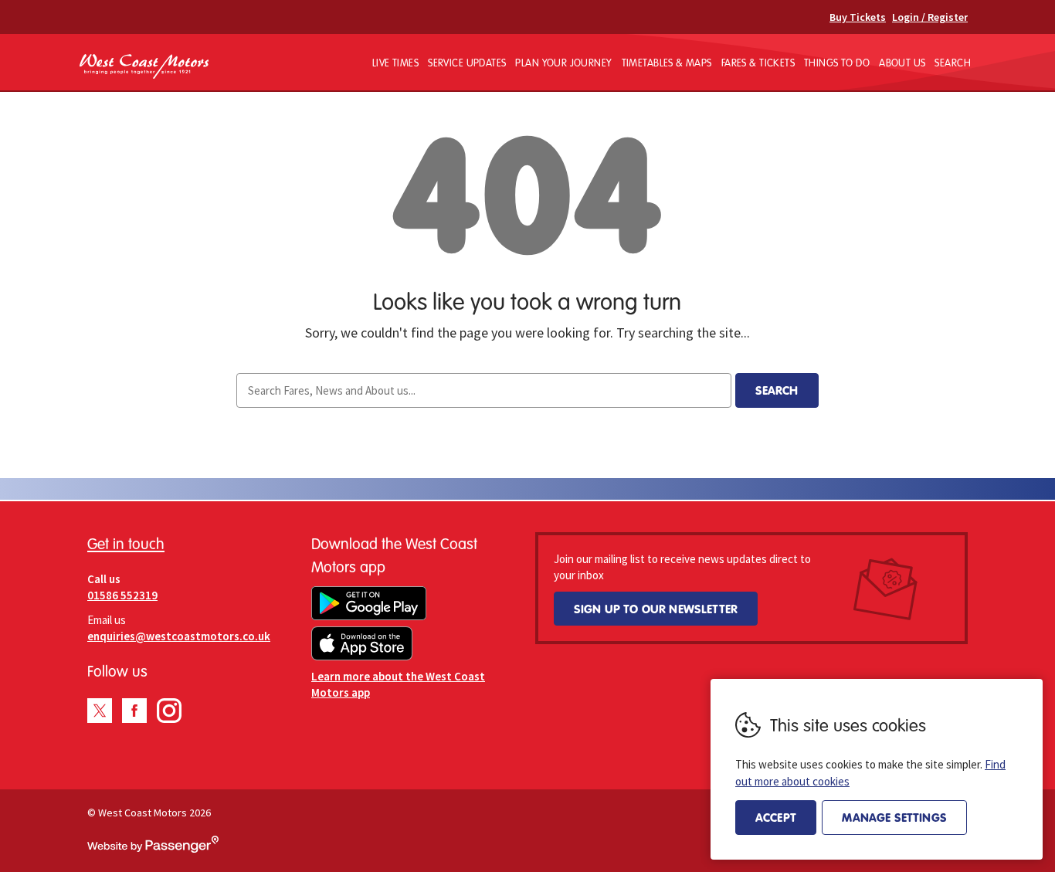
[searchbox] (483, 390)
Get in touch (126, 543)
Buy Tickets (857, 17)
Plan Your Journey (563, 63)
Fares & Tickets (758, 63)
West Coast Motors (144, 67)
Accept (775, 817)
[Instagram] (169, 710)
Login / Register (930, 17)
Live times (395, 63)
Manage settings (894, 817)
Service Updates (467, 63)
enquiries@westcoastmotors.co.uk (178, 636)
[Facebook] (134, 710)
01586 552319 (122, 595)
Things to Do (837, 63)
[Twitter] (99, 710)
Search (953, 63)
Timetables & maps (667, 63)
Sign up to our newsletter (656, 608)
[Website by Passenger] (153, 849)
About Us (902, 63)
